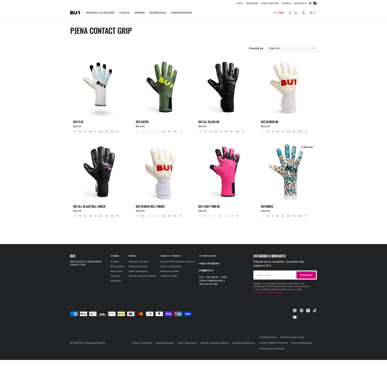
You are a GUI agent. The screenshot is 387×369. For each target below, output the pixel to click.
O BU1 (239, 3)
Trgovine (115, 276)
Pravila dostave (268, 337)
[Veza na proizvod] (99, 97)
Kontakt (115, 261)
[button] (278, 12)
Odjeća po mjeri (169, 276)
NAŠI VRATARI (270, 3)
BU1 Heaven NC (269, 122)
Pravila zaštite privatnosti (273, 342)
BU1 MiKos (267, 206)
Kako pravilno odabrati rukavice (178, 261)
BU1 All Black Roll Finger (89, 206)
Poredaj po (256, 48)
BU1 (81, 342)
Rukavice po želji (170, 271)
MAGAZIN (252, 3)
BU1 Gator (142, 122)
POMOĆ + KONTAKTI (294, 3)
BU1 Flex (78, 122)
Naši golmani (117, 266)
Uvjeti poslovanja (137, 266)
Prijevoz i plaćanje (138, 261)
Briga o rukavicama (171, 266)
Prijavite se (306, 275)
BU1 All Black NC (209, 122)
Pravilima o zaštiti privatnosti (267, 292)
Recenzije (116, 280)
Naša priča (116, 271)
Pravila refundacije (301, 342)
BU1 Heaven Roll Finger (150, 206)
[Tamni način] (292, 12)
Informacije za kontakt (272, 348)
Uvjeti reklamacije (138, 271)
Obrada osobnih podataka (142, 276)
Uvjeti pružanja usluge (292, 337)
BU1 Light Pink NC (209, 206)
